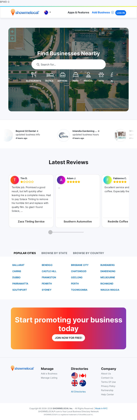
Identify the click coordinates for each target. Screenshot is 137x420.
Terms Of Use (108, 382)
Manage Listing (49, 377)
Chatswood (78, 271)
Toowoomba (79, 289)
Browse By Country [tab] (88, 253)
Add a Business (49, 373)
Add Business (101, 12)
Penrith (47, 283)
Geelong (77, 277)
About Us (106, 373)
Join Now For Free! (68, 337)
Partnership (107, 390)
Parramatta (20, 283)
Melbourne (107, 277)
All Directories (78, 391)
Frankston (49, 277)
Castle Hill (49, 271)
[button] (33, 74)
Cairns (16, 271)
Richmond (106, 283)
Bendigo (47, 265)
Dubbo (16, 277)
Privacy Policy (108, 386)
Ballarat (18, 265)
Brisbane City (80, 265)
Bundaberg (107, 265)
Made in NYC (101, 408)
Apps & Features (78, 12)
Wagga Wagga (109, 289)
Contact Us (107, 377)
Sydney (46, 289)
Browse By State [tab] (54, 253)
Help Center (107, 394)
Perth (75, 283)
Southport (19, 289)
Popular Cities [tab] (25, 253)
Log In (121, 12)
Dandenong (107, 271)
